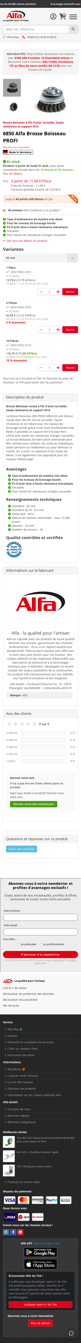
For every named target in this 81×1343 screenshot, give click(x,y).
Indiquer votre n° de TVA (40, 1304)
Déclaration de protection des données (28, 994)
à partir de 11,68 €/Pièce (31, 181)
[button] (40, 257)
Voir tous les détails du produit (27, 241)
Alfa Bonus (14, 1069)
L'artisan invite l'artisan (22, 1075)
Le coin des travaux (20, 1082)
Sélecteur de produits (21, 1088)
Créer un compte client (22, 1048)
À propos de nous (19, 1109)
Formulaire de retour (21, 1055)
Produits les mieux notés (23, 1182)
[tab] (40, 257)
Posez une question (21, 849)
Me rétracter (11, 1005)
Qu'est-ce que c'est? (47, 1243)
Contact (12, 1036)
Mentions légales (18, 1115)
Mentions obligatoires (21, 1122)
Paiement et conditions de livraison (30, 1042)
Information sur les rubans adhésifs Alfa (34, 1095)
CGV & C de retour (15, 988)
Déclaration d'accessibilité (20, 1000)
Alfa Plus (13, 1029)
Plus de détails (12, 173)
